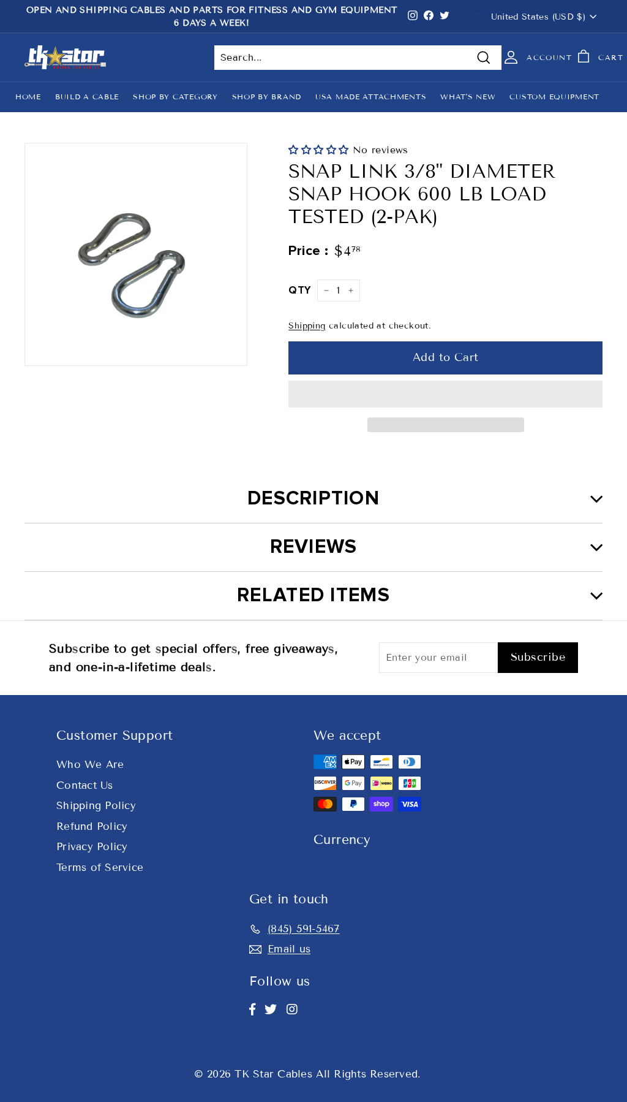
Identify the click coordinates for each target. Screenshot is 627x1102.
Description (313, 499)
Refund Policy (91, 826)
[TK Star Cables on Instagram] (292, 1009)
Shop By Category (175, 96)
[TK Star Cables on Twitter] (271, 1009)
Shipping (306, 326)
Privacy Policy (92, 846)
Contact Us (84, 785)
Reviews (314, 547)
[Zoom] (136, 254)
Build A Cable (87, 96)
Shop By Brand (266, 96)
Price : (308, 251)
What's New (467, 96)
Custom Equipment (554, 96)
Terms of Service (99, 867)
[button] (320, 150)
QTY (299, 290)
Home (28, 96)
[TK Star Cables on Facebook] (252, 1009)
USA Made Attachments (370, 96)
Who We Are (90, 764)
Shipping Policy (96, 805)
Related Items (313, 595)
